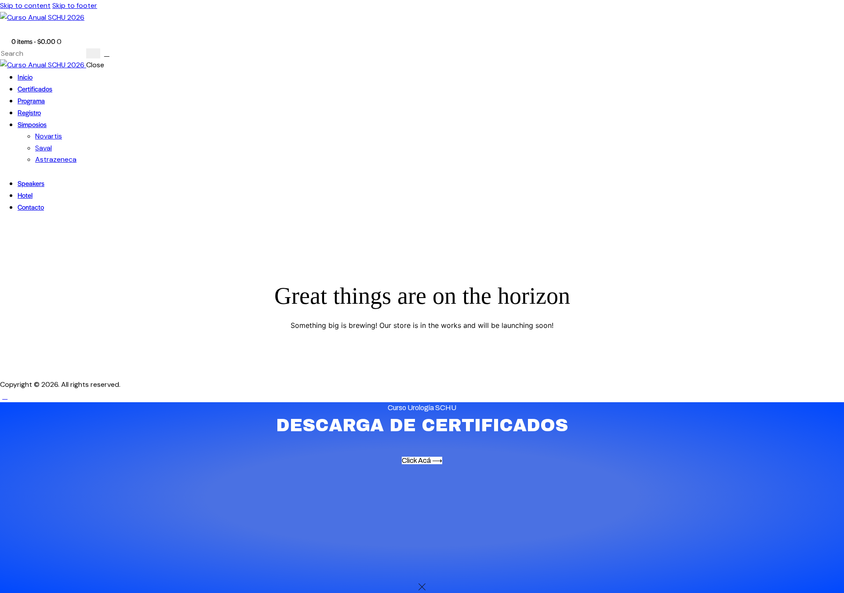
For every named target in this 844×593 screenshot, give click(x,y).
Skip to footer (74, 5)
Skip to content (25, 5)
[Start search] (93, 53)
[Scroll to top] (5, 396)
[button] (5, 29)
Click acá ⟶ (422, 460)
